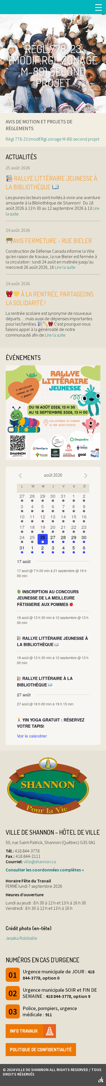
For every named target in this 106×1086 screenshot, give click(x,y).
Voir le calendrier (32, 736)
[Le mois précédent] (86, 475)
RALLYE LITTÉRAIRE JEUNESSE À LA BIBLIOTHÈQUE (52, 641)
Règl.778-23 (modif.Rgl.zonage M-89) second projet (52, 139)
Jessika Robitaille (21, 938)
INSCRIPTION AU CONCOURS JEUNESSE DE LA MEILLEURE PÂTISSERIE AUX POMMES (48, 598)
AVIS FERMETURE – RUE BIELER (52, 241)
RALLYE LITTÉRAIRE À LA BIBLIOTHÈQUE (45, 681)
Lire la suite (64, 267)
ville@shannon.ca (39, 861)
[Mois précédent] (20, 475)
